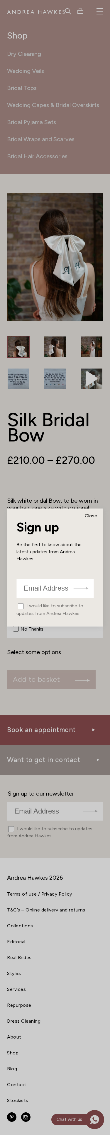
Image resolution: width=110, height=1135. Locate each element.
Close (91, 516)
